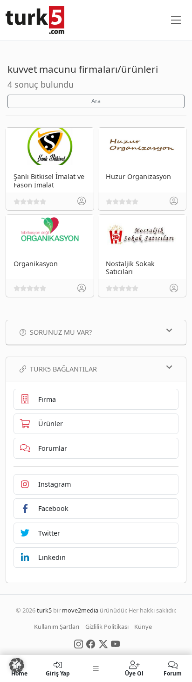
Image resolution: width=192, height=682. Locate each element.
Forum (173, 672)
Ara (96, 101)
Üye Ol (134, 672)
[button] (17, 665)
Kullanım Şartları (56, 626)
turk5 (44, 610)
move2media (80, 610)
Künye (143, 626)
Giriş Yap (58, 672)
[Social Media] (78, 643)
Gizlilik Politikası (107, 626)
